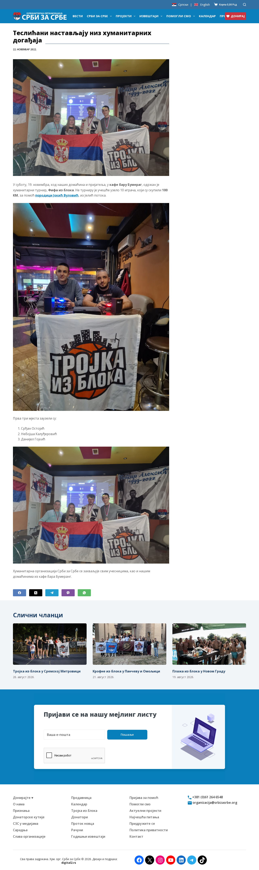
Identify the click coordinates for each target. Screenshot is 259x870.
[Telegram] (51, 592)
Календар (207, 16)
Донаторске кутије (29, 817)
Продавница (81, 797)
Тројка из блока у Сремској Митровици (47, 671)
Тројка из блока (84, 810)
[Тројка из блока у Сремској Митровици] (50, 644)
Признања (21, 810)
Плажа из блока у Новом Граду (198, 671)
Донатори (79, 817)
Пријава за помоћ (144, 797)
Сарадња (20, 830)
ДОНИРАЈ (238, 16)
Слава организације (29, 836)
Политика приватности (149, 830)
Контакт (136, 836)
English (205, 4)
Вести (78, 16)
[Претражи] (244, 4)
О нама (18, 804)
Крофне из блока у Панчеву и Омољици (126, 671)
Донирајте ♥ (23, 797)
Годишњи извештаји (88, 836)
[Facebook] (19, 592)
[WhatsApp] (84, 592)
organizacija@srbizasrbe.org (214, 802)
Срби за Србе (97, 16)
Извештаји (148, 16)
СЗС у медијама (25, 823)
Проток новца (82, 823)
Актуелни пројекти (145, 810)
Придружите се (142, 823)
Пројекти (124, 16)
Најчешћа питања (144, 817)
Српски (183, 4)
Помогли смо (178, 16)
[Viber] (68, 592)
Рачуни (77, 830)
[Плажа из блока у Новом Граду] (209, 644)
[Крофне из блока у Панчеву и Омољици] (129, 644)
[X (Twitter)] (35, 592)
